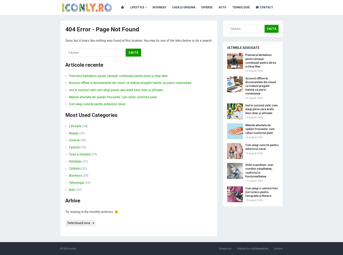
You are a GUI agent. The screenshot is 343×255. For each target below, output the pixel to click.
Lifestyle (137, 7)
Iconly (72, 248)
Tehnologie (241, 7)
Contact (266, 7)
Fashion (74, 147)
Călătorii (75, 168)
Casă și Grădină (183, 7)
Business (159, 7)
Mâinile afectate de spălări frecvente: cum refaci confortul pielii (113, 97)
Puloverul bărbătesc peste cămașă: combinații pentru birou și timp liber (118, 76)
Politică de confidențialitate (252, 248)
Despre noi (225, 248)
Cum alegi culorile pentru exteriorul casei (97, 104)
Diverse (207, 7)
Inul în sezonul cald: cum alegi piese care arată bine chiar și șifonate (116, 90)
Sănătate (75, 161)
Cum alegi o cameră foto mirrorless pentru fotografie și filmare (261, 192)
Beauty (73, 133)
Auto (222, 7)
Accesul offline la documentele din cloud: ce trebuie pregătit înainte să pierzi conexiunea (130, 83)
